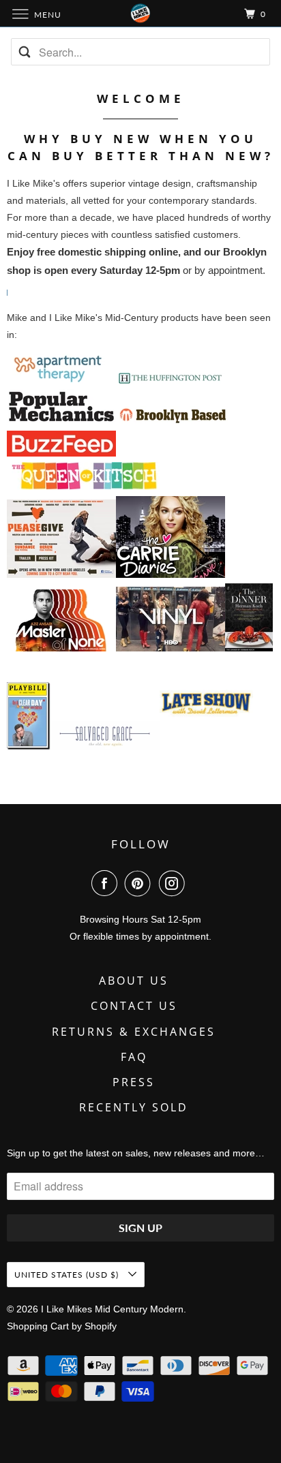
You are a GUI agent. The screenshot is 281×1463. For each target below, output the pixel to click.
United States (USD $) (67, 1274)
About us (133, 980)
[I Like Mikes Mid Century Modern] (140, 13)
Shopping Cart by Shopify (62, 1326)
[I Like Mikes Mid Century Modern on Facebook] (107, 883)
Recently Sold (133, 1107)
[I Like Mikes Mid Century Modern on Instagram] (174, 883)
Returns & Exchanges (134, 1031)
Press (134, 1082)
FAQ (134, 1056)
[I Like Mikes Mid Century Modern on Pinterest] (140, 883)
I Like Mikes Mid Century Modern (112, 1309)
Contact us (134, 1005)
